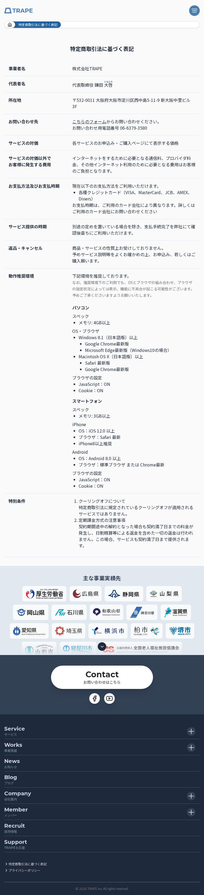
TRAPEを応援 (15, 844)
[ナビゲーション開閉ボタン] (194, 10)
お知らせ (12, 763)
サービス (14, 731)
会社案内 (17, 795)
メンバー (16, 811)
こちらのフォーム (89, 121)
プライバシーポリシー (24, 870)
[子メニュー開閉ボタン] (191, 731)
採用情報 (14, 828)
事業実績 (13, 747)
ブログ (10, 779)
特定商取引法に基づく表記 (27, 864)
